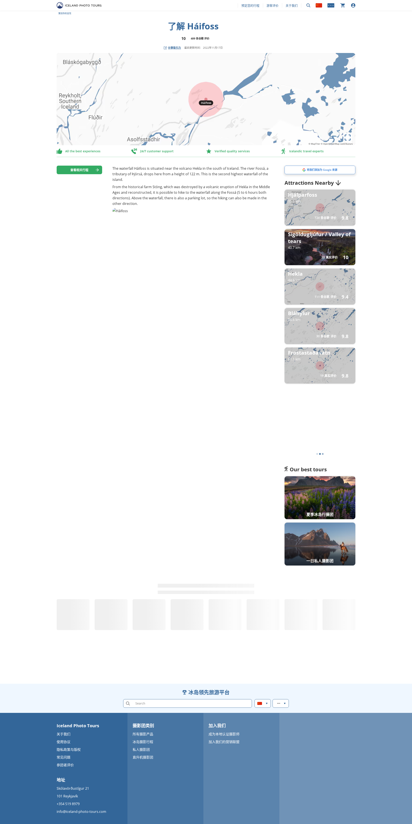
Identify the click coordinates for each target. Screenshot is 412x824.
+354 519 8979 (68, 804)
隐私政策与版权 (69, 749)
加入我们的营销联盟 (224, 742)
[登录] (353, 5)
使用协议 (63, 742)
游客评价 (273, 5)
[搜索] (308, 5)
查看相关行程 (79, 170)
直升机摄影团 (143, 757)
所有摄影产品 (143, 734)
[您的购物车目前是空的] (342, 5)
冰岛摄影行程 (143, 742)
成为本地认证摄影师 (224, 734)
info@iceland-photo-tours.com (81, 811)
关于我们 (292, 5)
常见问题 (63, 757)
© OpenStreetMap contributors (337, 143)
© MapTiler (314, 143)
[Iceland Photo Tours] (79, 5)
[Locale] (318, 5)
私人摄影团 (141, 749)
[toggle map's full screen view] (347, 137)
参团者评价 (65, 765)
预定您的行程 (250, 5)
